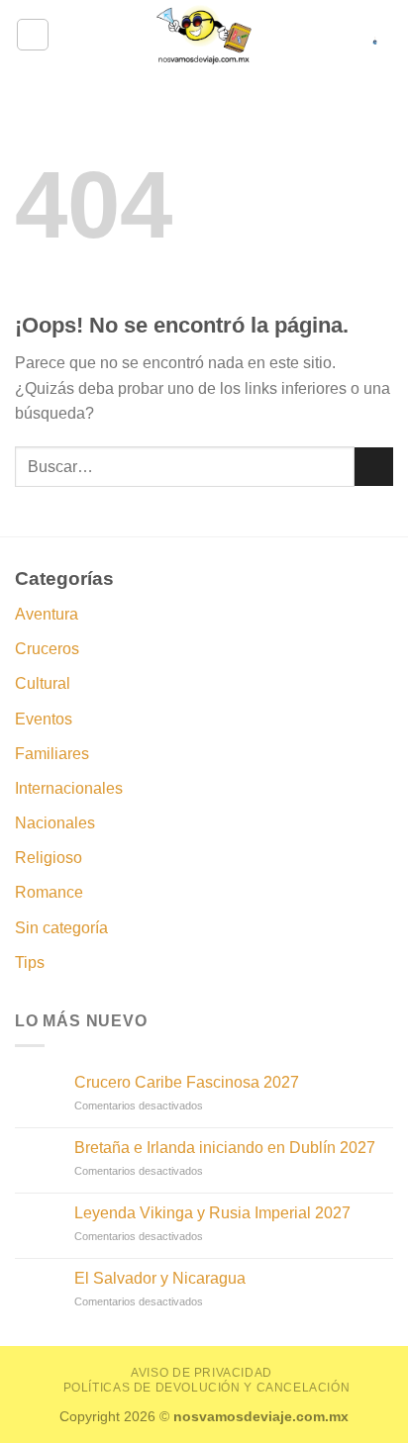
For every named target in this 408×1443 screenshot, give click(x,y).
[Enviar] (374, 466)
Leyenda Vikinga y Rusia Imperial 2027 (212, 1212)
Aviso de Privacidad (201, 1373)
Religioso (48, 857)
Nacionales (55, 823)
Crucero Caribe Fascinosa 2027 (186, 1082)
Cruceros (47, 648)
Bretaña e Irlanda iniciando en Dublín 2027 (224, 1147)
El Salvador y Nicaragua (160, 1278)
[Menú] (33, 34)
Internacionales (69, 788)
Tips (30, 962)
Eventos (43, 719)
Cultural (42, 683)
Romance (49, 892)
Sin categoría (61, 927)
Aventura (46, 614)
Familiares (52, 753)
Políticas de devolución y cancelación (207, 1388)
